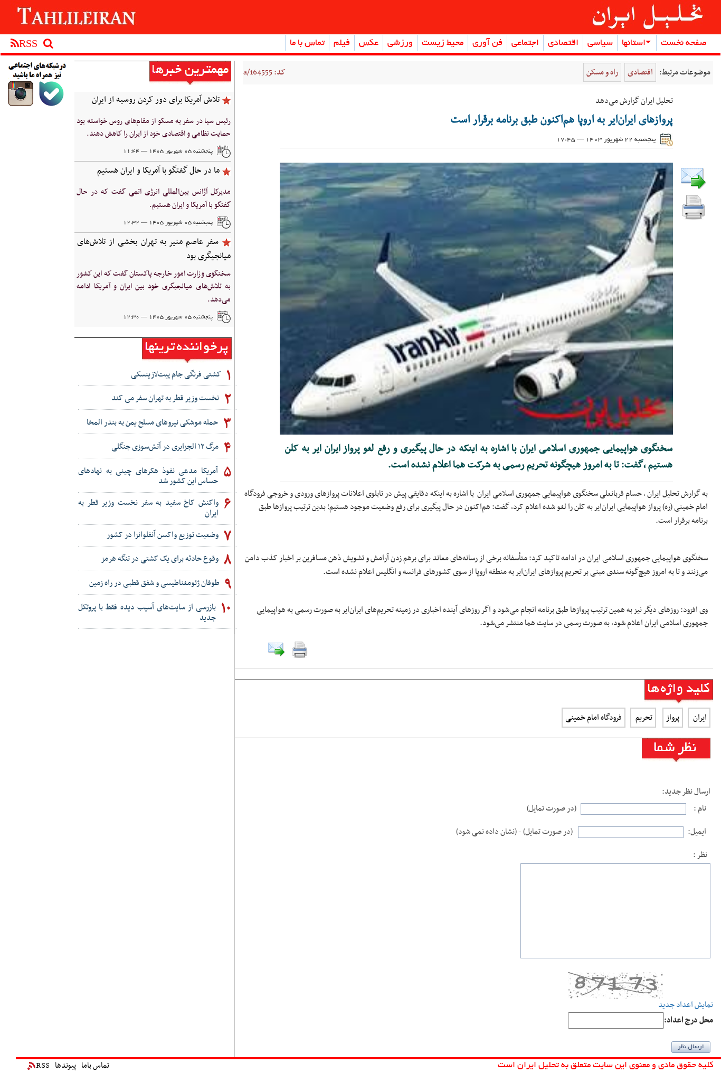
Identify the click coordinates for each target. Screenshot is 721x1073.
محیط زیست (442, 43)
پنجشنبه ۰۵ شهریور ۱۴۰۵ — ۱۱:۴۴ (168, 151)
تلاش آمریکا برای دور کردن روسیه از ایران (156, 99)
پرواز (672, 717)
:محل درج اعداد (688, 1020)
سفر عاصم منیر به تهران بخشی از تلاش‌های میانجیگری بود (153, 248)
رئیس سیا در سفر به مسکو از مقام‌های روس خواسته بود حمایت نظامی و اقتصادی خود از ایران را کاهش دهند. (153, 127)
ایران (699, 717)
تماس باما (95, 1065)
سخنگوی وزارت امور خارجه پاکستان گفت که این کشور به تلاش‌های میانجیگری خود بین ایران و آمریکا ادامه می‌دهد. (153, 286)
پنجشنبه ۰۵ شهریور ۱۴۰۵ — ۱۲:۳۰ (168, 317)
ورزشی (400, 43)
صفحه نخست (684, 43)
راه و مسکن (602, 72)
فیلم (342, 43)
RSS (43, 1065)
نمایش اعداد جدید (685, 1005)
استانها (634, 43)
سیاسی (600, 43)
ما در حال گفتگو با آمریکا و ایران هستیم (158, 170)
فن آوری (487, 43)
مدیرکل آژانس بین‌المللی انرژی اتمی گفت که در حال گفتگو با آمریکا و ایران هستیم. (153, 198)
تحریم (643, 717)
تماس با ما (307, 43)
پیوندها (65, 1065)
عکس (368, 43)
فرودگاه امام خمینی (593, 717)
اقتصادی (563, 43)
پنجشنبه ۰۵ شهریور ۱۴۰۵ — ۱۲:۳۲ (168, 223)
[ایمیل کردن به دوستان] (693, 178)
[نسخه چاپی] (693, 206)
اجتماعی (525, 43)
